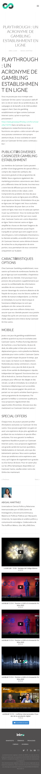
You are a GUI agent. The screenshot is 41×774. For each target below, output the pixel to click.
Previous (5, 479)
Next (37, 479)
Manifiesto (10, 741)
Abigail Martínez (26, 51)
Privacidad (31, 741)
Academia (25, 744)
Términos (20, 741)
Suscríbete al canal (22, 723)
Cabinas (15, 744)
